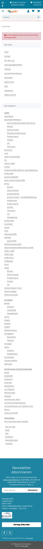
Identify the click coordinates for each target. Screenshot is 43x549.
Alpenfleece (8, 116)
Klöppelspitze (12, 354)
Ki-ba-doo (8, 382)
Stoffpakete (8, 261)
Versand (30, 538)
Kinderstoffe (9, 221)
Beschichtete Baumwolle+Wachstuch (21, 123)
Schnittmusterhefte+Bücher (15, 403)
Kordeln (7, 323)
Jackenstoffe (11, 241)
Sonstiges (8, 344)
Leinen (7, 227)
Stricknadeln (9, 357)
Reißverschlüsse (10, 330)
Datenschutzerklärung (11, 480)
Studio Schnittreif (11, 413)
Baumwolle (11, 337)
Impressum (8, 90)
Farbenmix (8, 379)
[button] (28, 11)
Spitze (6, 347)
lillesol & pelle (9, 393)
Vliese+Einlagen (10, 291)
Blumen (10, 126)
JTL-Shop (25, 546)
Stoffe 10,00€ (9, 251)
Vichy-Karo (11, 146)
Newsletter (8, 78)
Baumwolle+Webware (12, 120)
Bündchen (8, 150)
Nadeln (7, 327)
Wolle (7, 430)
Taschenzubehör (10, 360)
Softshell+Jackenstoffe (12, 244)
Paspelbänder (12, 313)
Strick (6, 264)
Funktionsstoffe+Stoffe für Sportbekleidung (20, 170)
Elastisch (10, 307)
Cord (6, 153)
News (6, 52)
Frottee (7, 167)
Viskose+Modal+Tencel (13, 288)
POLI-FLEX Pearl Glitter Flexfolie (16, 421)
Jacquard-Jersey (13, 194)
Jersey (6, 183)
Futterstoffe (8, 173)
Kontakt (7, 56)
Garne (6, 317)
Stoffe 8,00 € (9, 258)
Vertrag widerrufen (21, 525)
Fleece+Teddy (9, 163)
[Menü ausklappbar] (3, 10)
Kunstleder (8, 224)
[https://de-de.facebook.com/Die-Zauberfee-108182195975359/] (2, 5)
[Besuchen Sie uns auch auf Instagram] (9, 533)
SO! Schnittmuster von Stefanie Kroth (18, 406)
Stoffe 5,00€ (8, 254)
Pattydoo (7, 396)
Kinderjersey (12, 200)
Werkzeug (8, 364)
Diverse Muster (13, 130)
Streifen (10, 140)
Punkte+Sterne (12, 136)
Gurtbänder (11, 310)
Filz (5, 160)
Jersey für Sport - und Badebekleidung (22, 197)
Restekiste (9, 437)
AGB (6, 86)
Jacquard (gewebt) (11, 177)
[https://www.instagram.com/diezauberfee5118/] (3, 2)
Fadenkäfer (8, 376)
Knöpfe (7, 320)
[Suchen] (38, 17)
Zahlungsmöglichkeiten (13, 65)
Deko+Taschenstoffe (12, 157)
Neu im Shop (10, 427)
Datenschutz (9, 82)
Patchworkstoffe (10, 234)
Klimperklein (9, 386)
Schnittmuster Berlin (12, 399)
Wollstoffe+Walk (11, 440)
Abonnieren (32, 490)
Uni (8, 143)
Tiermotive (11, 210)
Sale (6, 433)
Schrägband (9, 333)
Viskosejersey (12, 217)
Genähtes (9, 443)
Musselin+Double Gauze (16, 133)
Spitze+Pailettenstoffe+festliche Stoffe (18, 247)
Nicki (6, 231)
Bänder (7, 303)
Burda (6, 372)
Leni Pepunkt (9, 389)
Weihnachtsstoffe (11, 295)
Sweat (6, 268)
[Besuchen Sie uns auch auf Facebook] (4, 533)
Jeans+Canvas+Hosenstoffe (14, 180)
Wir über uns (9, 60)
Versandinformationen (13, 73)
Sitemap (7, 69)
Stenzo (7, 409)
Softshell (7, 237)
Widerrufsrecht (10, 95)
